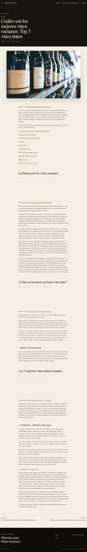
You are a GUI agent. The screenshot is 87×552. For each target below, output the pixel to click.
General (58, 3)
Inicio (2, 13)
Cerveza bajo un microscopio (70, 3)
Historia (83, 3)
